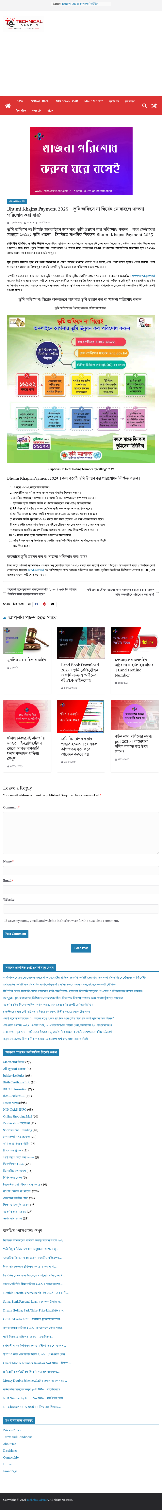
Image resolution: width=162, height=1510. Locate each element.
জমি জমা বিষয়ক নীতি (17, 201)
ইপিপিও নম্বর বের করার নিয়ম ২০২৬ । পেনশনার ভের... (35, 1354)
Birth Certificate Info (16, 1082)
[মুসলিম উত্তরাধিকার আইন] (27, 629)
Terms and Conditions (17, 1437)
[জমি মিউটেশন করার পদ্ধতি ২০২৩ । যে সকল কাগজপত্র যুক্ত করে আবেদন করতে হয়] (81, 702)
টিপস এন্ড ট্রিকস (12, 1150)
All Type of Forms (14, 1069)
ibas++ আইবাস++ (14, 1096)
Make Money (93, 101)
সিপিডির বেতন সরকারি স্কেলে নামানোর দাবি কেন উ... (34, 1275)
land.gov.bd (36, 570)
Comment (11, 807)
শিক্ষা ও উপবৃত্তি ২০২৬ (16, 1205)
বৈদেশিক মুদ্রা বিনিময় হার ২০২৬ (21, 1184)
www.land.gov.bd (143, 276)
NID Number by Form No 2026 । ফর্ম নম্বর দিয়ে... (34, 1398)
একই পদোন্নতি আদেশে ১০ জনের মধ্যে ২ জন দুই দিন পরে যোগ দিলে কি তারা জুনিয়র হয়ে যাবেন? (58, 1018)
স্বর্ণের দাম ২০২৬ (12, 1218)
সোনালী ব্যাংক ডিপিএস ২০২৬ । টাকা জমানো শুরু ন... (34, 1345)
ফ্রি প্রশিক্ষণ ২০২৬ (13, 1164)
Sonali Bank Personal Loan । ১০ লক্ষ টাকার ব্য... (32, 1301)
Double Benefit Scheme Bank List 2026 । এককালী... (36, 1293)
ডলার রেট (36, 110)
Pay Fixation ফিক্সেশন (16, 1123)
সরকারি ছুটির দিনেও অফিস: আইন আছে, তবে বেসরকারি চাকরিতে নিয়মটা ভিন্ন (48, 1005)
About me (9, 1444)
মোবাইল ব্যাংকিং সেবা (15, 1198)
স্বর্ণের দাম (114, 101)
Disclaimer (10, 1450)
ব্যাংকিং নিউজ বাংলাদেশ (17, 1191)
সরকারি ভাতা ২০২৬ (14, 1212)
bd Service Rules (13, 1076)
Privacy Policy (12, 1430)
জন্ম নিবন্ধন (130, 101)
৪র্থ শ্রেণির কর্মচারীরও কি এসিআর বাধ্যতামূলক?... (31, 1372)
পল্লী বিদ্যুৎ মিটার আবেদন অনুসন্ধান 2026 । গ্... (30, 1249)
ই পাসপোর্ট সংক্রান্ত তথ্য (16, 1137)
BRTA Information (15, 1089)
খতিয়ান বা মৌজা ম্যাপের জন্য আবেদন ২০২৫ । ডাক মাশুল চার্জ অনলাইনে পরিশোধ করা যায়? (120, 592)
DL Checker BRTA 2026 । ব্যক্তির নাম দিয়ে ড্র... (32, 1407)
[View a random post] (154, 106)
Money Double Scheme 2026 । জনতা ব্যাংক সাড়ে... (35, 1381)
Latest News (11, 1103)
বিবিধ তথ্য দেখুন (12, 1177)
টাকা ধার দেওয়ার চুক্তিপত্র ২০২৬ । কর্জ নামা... (30, 1266)
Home (7, 1464)
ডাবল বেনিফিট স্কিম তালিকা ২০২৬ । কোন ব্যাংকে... (33, 1284)
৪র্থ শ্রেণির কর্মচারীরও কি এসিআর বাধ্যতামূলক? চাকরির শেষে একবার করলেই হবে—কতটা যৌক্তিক (59, 984)
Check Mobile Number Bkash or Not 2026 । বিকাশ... (37, 1363)
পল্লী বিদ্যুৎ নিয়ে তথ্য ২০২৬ (18, 1157)
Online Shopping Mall (17, 1116)
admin (30, 223)
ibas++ (20, 101)
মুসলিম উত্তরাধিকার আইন (26, 660)
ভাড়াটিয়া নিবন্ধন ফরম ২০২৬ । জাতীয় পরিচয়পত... (32, 1258)
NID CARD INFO (14, 1109)
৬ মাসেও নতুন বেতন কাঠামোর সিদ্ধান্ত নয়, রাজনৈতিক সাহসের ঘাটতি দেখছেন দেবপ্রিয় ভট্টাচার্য (57, 1032)
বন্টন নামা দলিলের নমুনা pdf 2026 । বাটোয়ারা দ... (32, 1389)
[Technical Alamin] (8, 106)
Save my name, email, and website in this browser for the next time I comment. (63, 921)
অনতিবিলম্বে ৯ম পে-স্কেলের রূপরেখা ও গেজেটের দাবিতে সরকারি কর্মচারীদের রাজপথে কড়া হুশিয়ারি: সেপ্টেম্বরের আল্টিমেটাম (75, 977)
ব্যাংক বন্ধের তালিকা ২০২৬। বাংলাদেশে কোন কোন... (33, 1328)
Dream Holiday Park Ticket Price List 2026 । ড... (34, 1310)
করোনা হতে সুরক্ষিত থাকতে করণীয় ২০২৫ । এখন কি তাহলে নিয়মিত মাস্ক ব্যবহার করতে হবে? (42, 592)
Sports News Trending (17, 1130)
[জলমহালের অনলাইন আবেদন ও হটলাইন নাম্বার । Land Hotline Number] (135, 629)
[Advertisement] (81, 66)
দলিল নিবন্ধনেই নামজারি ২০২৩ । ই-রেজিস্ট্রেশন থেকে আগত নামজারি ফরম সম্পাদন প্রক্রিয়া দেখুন (26, 748)
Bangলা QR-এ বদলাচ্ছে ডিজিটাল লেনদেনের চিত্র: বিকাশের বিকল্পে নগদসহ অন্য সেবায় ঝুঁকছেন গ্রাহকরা (63, 998)
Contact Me (11, 1457)
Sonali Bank (40, 101)
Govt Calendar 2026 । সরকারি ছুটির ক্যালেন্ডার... (32, 1319)
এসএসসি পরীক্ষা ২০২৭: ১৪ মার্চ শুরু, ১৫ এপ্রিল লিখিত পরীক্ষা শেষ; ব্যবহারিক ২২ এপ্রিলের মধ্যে (57, 1025)
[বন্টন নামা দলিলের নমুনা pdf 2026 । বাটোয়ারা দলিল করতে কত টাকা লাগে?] (135, 702)
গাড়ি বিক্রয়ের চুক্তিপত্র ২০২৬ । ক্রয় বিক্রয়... (28, 1337)
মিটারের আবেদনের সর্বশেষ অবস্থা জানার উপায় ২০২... (34, 1240)
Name (8, 861)
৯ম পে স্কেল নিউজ (13, 1062)
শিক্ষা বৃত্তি (21, 110)
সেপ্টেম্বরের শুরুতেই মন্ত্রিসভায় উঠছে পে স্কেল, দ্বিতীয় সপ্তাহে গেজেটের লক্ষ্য (46, 1011)
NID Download (67, 101)
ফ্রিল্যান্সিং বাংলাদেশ (14, 1171)
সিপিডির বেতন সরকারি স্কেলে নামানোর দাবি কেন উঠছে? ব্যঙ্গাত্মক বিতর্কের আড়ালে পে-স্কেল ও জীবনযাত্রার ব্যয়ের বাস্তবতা (73, 991)
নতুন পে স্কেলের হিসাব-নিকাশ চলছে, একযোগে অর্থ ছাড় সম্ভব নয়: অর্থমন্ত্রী (45, 1039)
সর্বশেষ (50, 110)
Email (8, 880)
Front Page (10, 1471)
